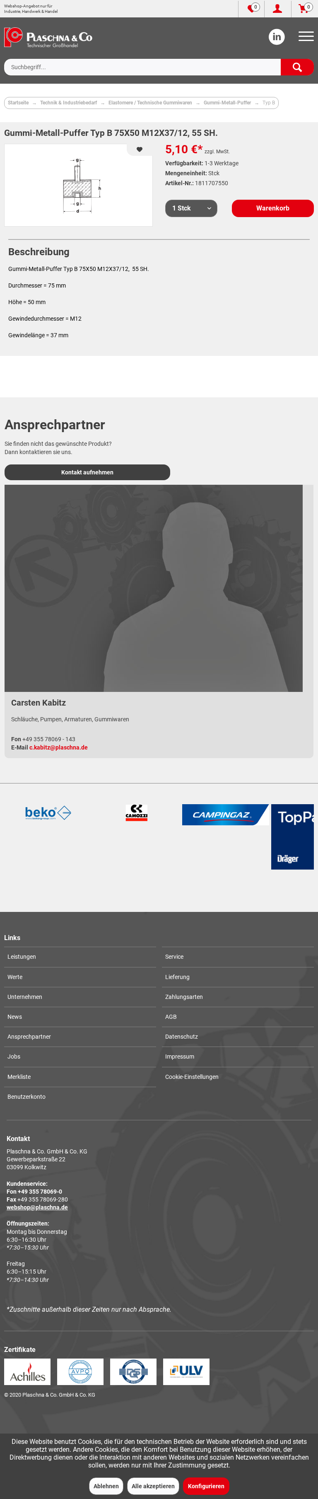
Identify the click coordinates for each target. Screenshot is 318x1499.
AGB (171, 1016)
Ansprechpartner (29, 1036)
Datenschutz (181, 1036)
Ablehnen (106, 1486)
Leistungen (21, 956)
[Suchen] (297, 67)
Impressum (179, 1056)
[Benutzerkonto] (278, 9)
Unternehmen (24, 997)
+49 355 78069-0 (40, 1191)
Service (174, 956)
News (14, 1016)
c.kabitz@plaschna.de (58, 747)
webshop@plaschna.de (37, 1207)
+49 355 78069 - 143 (48, 739)
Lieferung (177, 977)
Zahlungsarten (184, 997)
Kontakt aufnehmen (87, 472)
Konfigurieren (206, 1486)
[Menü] (305, 39)
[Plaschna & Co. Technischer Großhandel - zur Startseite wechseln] (48, 37)
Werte (14, 977)
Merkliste (19, 1076)
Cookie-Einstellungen (192, 1076)
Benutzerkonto (26, 1096)
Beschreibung (39, 252)
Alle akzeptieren (153, 1486)
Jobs (13, 1056)
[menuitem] (305, 39)
